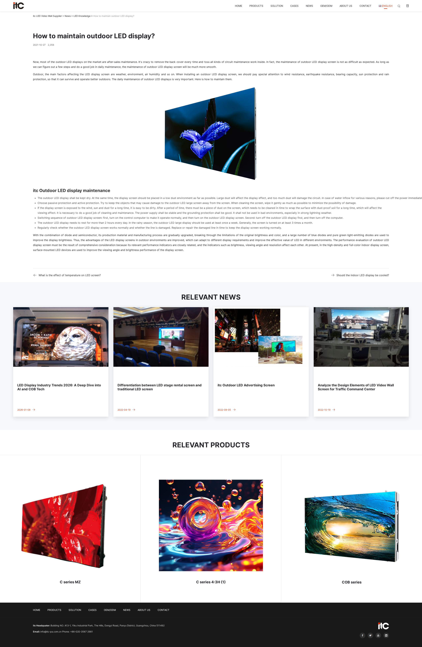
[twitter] (370, 640)
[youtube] (378, 640)
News (309, 5)
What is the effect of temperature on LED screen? (70, 275)
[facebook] (362, 640)
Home (238, 5)
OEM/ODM (326, 5)
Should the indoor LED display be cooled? (362, 275)
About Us (346, 5)
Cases (294, 5)
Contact (365, 5)
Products (256, 5)
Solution (277, 5)
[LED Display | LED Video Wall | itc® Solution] (18, 5)
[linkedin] (385, 640)
